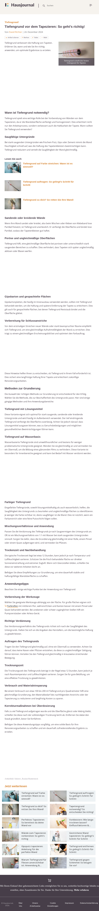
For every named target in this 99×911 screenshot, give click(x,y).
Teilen (36, 37)
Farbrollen (12, 606)
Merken (26, 37)
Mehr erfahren (81, 890)
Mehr (45, 37)
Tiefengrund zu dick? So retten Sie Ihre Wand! (48, 200)
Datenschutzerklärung (89, 903)
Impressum (69, 903)
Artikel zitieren (13, 37)
